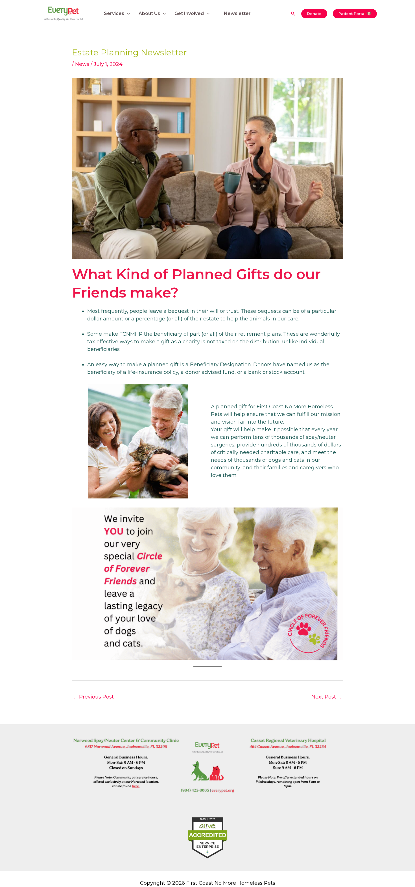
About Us (149, 13)
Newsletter (237, 13)
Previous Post (93, 697)
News (82, 64)
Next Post (326, 697)
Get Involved (189, 13)
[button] (293, 13)
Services (114, 13)
